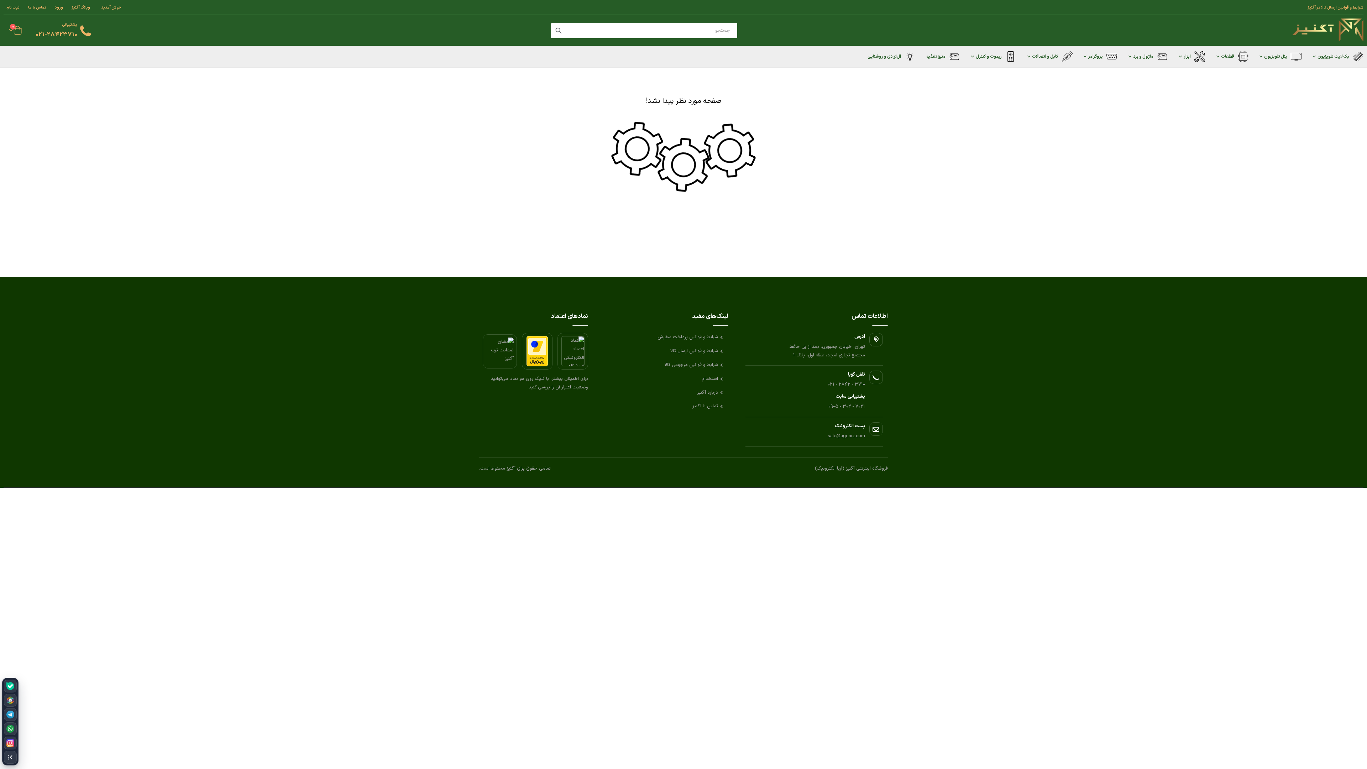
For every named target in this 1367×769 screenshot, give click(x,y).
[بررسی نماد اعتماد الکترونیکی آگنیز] (572, 351)
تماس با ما (37, 7)
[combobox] (644, 30)
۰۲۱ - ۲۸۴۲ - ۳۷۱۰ (846, 384)
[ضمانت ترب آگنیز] (500, 351)
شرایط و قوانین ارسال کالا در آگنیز (1335, 7)
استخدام (710, 378)
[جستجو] (558, 30)
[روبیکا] (10, 700)
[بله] (10, 686)
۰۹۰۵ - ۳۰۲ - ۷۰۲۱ (846, 406)
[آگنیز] (1327, 30)
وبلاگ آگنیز (81, 7)
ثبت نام (13, 7)
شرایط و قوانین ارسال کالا (694, 351)
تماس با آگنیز (705, 406)
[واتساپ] (10, 728)
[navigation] (10, 721)
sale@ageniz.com (846, 436)
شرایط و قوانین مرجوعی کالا (691, 364)
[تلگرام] (10, 714)
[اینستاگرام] (10, 743)
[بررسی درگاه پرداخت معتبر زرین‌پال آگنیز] (537, 351)
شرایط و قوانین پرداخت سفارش (688, 337)
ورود (59, 7)
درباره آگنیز (707, 392)
